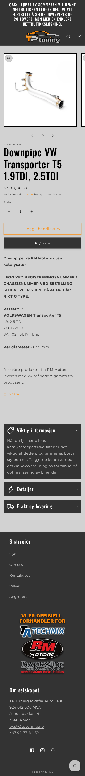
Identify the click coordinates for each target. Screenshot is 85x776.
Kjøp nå (42, 243)
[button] (6, 37)
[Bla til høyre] (53, 135)
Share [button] (14, 394)
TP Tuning (47, 772)
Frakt (30, 194)
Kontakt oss (20, 575)
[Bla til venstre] (32, 135)
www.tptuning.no (37, 466)
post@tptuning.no (26, 726)
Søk (12, 554)
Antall (8, 202)
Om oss (16, 565)
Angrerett (18, 597)
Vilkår (14, 586)
